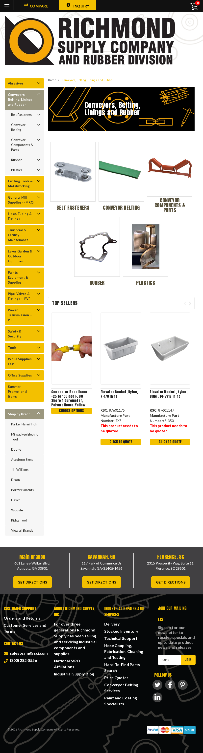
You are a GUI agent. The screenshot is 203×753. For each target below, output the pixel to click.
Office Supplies (20, 375)
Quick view (71, 347)
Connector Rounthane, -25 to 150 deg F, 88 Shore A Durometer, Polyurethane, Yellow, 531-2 (69, 398)
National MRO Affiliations (67, 663)
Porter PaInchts (22, 490)
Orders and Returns (22, 618)
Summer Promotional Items (17, 391)
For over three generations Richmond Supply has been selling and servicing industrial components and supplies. (75, 639)
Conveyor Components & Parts (22, 145)
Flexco (16, 500)
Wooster (17, 510)
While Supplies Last (20, 361)
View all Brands (22, 530)
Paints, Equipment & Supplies (18, 277)
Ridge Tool (19, 520)
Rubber (16, 160)
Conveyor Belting (18, 127)
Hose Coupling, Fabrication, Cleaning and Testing (123, 651)
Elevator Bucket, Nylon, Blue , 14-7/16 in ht (168, 394)
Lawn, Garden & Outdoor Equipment (20, 256)
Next (190, 303)
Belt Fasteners (21, 115)
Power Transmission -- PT (20, 315)
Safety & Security (14, 333)
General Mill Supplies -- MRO (20, 199)
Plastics (16, 170)
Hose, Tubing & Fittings (20, 216)
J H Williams (19, 470)
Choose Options (71, 410)
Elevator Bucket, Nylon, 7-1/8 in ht (119, 394)
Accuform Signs (22, 459)
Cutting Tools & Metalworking (20, 183)
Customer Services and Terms (25, 628)
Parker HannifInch (24, 424)
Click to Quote (120, 441)
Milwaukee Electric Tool (24, 436)
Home (52, 80)
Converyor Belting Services (121, 687)
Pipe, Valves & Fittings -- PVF (19, 296)
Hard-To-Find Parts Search (122, 667)
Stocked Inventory (121, 631)
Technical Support (120, 638)
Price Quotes (116, 677)
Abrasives (16, 83)
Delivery (112, 624)
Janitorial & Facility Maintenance (18, 235)
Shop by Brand (19, 414)
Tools (12, 348)
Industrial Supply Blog (74, 673)
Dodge (16, 449)
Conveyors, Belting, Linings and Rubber (20, 99)
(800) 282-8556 (22, 660)
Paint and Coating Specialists (120, 700)
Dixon (15, 480)
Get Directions (32, 582)
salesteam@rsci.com (28, 653)
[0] (191, 6)
